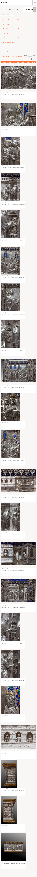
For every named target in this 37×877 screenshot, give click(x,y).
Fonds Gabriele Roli (6, 14)
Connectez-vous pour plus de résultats (18, 62)
